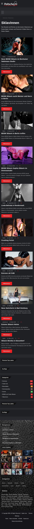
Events (4, 391)
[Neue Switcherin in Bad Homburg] (17, 295)
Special (24, 485)
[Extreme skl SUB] (17, 260)
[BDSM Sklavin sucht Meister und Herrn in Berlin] (17, 83)
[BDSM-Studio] (28, 453)
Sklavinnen (5, 397)
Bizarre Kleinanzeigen (7, 499)
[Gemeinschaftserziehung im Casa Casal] (28, 472)
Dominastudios (6, 389)
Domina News (23, 501)
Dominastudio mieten (27, 498)
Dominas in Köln (6, 501)
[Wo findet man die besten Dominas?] (6, 453)
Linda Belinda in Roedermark (12, 205)
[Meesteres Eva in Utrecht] (6, 472)
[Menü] (2, 4)
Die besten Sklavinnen (23, 496)
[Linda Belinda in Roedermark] (17, 192)
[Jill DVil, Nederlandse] (28, 459)
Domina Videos (4, 498)
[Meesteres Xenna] (17, 465)
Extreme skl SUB (8, 273)
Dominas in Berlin (17, 499)
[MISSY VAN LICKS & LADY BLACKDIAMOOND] (17, 472)
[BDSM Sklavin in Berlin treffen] (17, 120)
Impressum (26, 518)
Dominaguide (12, 498)
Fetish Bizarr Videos (13, 503)
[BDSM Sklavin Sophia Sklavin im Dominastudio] (17, 155)
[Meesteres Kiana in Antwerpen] (6, 465)
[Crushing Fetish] (17, 227)
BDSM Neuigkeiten (26, 504)
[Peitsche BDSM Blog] (10, 3)
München (18, 485)
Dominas (4, 381)
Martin (4, 56)
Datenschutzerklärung (17, 521)
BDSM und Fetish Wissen (9, 394)
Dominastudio (5, 485)
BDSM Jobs (22, 503)
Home (6, 518)
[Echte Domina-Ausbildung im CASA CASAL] (17, 459)
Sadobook (19, 498)
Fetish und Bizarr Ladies (7, 506)
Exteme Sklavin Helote (10, 324)
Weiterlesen (6, 71)
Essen (12, 485)
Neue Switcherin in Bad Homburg (14, 308)
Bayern (3, 483)
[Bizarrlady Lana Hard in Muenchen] (17, 453)
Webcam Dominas (16, 504)
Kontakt (20, 518)
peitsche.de (5, 322)
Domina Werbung (13, 494)
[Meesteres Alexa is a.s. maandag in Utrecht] (28, 465)
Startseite (4, 18)
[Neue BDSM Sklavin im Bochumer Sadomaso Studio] (17, 46)
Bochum (16, 483)
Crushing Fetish (7, 240)
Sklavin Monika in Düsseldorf (12, 341)
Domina (22, 483)
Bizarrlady (10, 483)
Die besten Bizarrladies (11, 496)
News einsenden (13, 518)
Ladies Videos (8, 504)
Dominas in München (28, 499)
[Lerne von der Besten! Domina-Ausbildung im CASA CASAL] (6, 459)
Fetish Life (5, 383)
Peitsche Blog (4, 494)
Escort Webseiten (15, 501)
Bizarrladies (5, 386)
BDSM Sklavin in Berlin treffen (13, 133)
